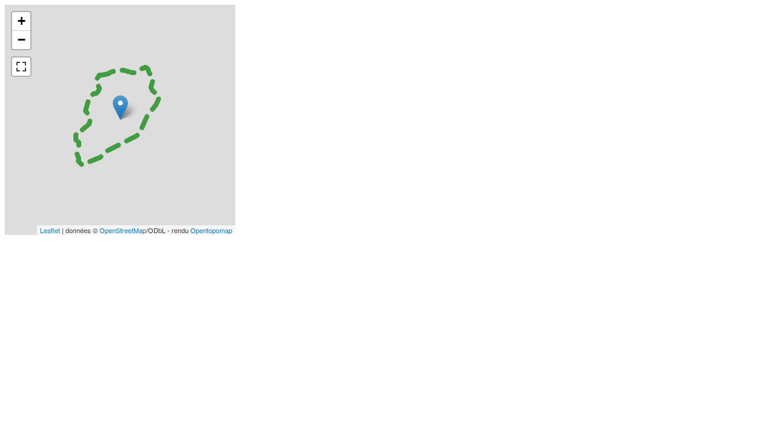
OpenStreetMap (122, 230)
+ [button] (21, 20)
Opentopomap (211, 230)
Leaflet (50, 230)
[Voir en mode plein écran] (21, 67)
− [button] (21, 39)
